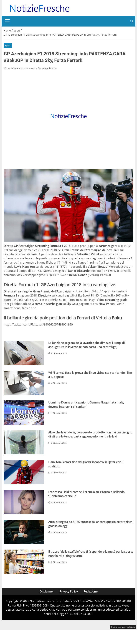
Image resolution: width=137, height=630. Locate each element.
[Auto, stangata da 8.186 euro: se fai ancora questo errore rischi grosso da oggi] (24, 532)
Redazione (90, 591)
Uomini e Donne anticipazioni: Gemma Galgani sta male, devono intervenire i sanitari (86, 404)
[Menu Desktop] (7, 21)
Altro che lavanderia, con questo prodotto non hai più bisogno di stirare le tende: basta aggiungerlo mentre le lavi (90, 434)
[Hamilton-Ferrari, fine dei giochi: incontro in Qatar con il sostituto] (24, 472)
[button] (131, 21)
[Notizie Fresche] (39, 8)
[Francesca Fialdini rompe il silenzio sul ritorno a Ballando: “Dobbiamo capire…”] (24, 502)
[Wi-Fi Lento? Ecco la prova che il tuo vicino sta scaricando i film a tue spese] (24, 383)
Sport (8, 45)
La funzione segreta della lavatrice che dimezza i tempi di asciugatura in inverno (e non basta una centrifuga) (86, 345)
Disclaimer (47, 591)
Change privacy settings (123, 626)
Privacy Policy (69, 591)
